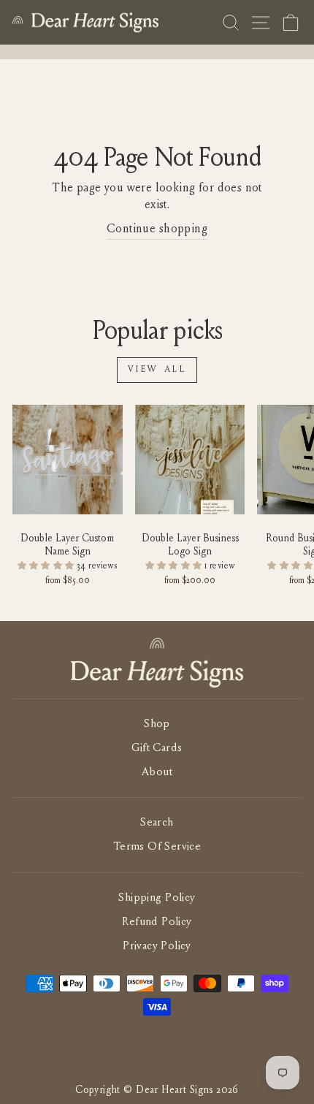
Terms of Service (157, 847)
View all (157, 369)
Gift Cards (156, 748)
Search (156, 823)
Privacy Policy (157, 946)
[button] (47, 566)
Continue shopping (157, 229)
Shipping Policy (156, 898)
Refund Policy (156, 922)
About (157, 772)
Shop (157, 724)
